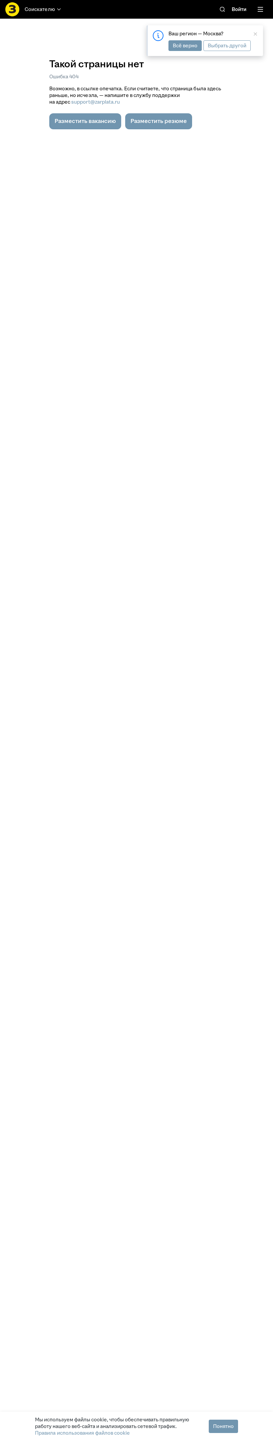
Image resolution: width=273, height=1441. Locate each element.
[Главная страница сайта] (12, 9)
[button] (85, 121)
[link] (222, 9)
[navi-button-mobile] (260, 9)
